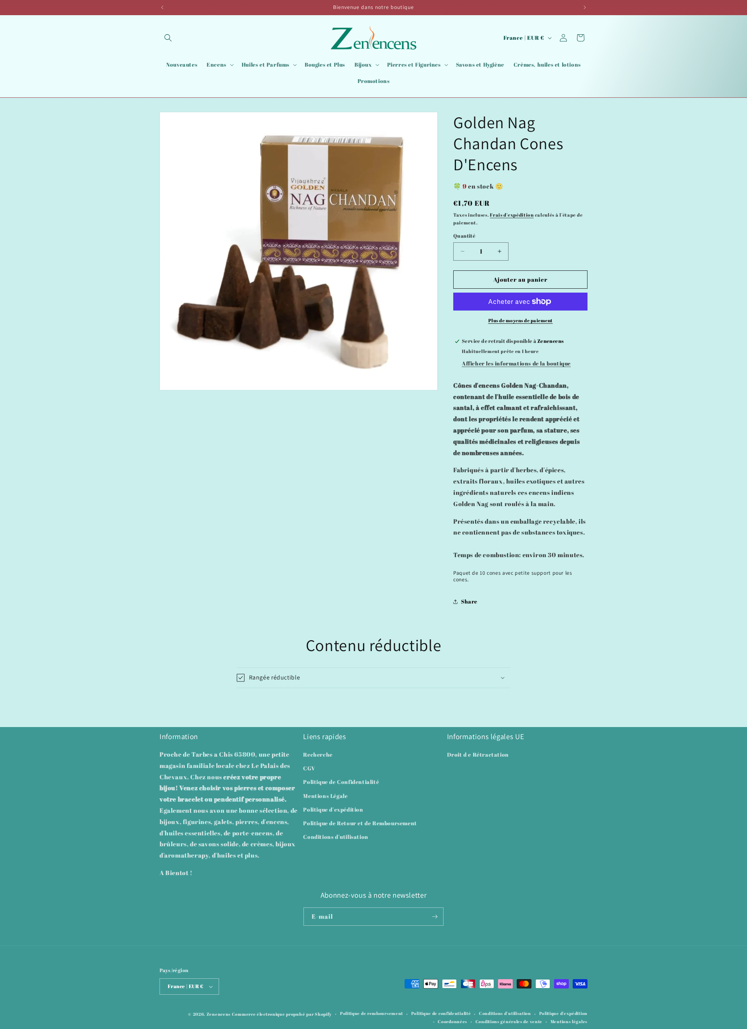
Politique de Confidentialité (341, 782)
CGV (309, 768)
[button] (168, 37)
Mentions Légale (325, 796)
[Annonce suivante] (584, 7)
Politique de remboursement (371, 1014)
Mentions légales (569, 1021)
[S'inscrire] (434, 916)
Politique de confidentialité (441, 1014)
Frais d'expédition (512, 215)
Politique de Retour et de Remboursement (360, 823)
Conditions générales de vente (508, 1021)
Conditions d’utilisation (505, 1014)
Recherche (317, 754)
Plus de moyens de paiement (520, 320)
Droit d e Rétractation (478, 754)
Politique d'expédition (333, 809)
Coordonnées (452, 1021)
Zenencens (219, 1014)
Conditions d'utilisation (335, 836)
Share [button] (469, 601)
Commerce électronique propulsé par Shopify (282, 1014)
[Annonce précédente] (162, 7)
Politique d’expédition (563, 1014)
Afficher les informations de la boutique (516, 363)
